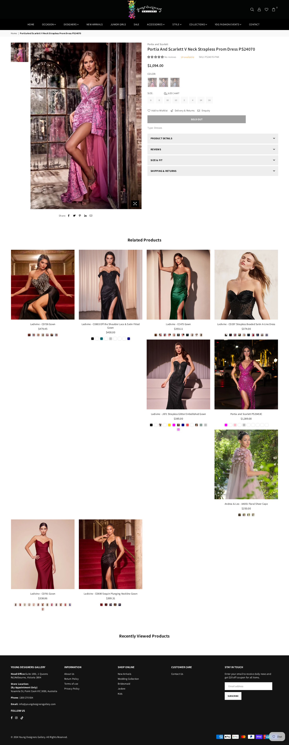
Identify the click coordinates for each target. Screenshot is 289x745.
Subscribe (233, 696)
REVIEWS (156, 149)
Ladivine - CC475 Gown (178, 324)
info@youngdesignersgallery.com (37, 704)
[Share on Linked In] (85, 216)
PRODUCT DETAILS (161, 138)
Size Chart (173, 93)
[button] (155, 57)
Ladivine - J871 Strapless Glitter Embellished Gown (178, 414)
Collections (197, 24)
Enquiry (205, 110)
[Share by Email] (91, 216)
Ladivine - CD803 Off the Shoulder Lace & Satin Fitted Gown (111, 325)
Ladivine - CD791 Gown (42, 593)
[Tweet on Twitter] (74, 216)
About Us (69, 674)
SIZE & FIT (157, 160)
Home (31, 24)
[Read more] (135, 203)
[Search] (252, 9)
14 (201, 100)
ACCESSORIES (154, 24)
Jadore (121, 688)
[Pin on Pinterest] (79, 216)
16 (209, 100)
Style (175, 24)
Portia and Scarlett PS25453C (246, 414)
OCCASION (48, 24)
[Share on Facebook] (68, 216)
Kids (120, 693)
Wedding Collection (128, 678)
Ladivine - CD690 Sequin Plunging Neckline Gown (110, 593)
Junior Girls (118, 24)
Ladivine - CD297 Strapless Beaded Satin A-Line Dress (246, 324)
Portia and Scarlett (157, 44)
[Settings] (259, 9)
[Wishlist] (266, 9)
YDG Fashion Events (227, 24)
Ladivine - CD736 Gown (42, 324)
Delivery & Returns (184, 110)
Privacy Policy (72, 688)
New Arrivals (124, 674)
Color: (151, 74)
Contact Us (177, 674)
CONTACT (254, 24)
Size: (163, 93)
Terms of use (71, 683)
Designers (70, 24)
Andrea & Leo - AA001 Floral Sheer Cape (246, 503)
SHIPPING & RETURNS (164, 171)
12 (176, 100)
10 (168, 100)
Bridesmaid (124, 683)
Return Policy (71, 678)
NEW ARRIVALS (95, 24)
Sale (136, 24)
